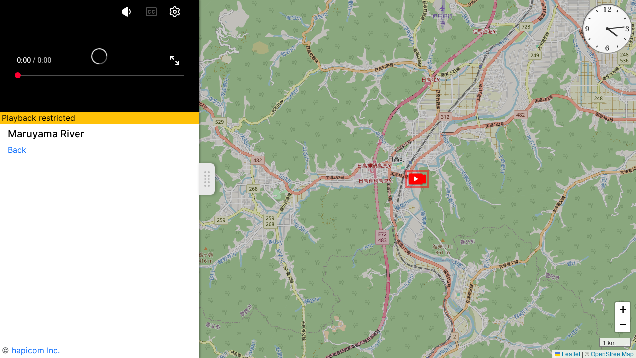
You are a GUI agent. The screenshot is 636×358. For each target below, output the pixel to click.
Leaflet (570, 353)
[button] (417, 179)
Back (17, 150)
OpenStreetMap (612, 353)
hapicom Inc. (36, 350)
